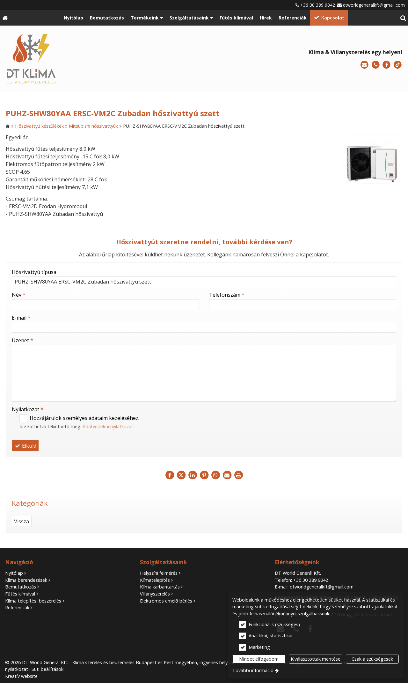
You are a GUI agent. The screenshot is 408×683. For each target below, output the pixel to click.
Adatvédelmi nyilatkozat (108, 426)
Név (19, 294)
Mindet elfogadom (259, 659)
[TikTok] (397, 65)
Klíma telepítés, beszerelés (33, 601)
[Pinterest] (204, 475)
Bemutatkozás (20, 587)
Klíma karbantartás (160, 587)
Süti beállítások (47, 669)
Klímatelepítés (155, 580)
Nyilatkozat (27, 409)
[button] (403, 18)
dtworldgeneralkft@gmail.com (374, 5)
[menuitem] (5, 18)
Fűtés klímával (20, 594)
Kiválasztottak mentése (315, 659)
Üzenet (22, 340)
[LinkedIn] (192, 475)
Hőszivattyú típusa (34, 272)
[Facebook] (386, 65)
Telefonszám (226, 294)
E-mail (21, 317)
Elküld (28, 445)
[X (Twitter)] (181, 475)
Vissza (21, 521)
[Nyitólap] (5, 18)
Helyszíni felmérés (159, 573)
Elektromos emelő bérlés (166, 601)
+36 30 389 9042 (317, 5)
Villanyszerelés (155, 594)
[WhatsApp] (215, 475)
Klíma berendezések (26, 580)
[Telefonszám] (375, 65)
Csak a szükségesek (372, 659)
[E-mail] (364, 65)
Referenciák (17, 607)
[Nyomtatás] (238, 475)
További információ (252, 670)
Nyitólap (14, 573)
